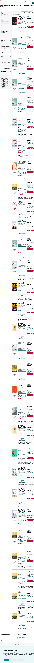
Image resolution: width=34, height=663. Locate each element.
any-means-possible (21, 470)
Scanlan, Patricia (20, 449)
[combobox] (18, 3)
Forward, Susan (20, 202)
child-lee (19, 38)
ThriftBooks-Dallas (23, 560)
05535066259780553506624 (22, 331)
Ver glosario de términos (21, 637)
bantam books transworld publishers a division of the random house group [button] (15, 7)
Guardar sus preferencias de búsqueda (23, 638)
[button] (13, 12)
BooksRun (21, 250)
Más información (3, 32)
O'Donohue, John (20, 387)
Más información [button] (3, 87)
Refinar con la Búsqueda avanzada (6, 9)
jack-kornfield (20, 532)
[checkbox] (1, 13)
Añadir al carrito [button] (30, 26)
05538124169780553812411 (22, 393)
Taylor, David (20, 19)
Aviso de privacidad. (8, 657)
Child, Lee (19, 59)
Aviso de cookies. (12, 656)
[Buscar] (33, 3)
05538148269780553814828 (22, 207)
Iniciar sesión (29, 1)
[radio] (1, 38)
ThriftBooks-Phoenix (23, 580)
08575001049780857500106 (22, 44)
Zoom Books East (22, 149)
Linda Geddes (20, 164)
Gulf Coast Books (22, 108)
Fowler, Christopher (21, 283)
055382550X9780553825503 (22, 371)
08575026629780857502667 (22, 124)
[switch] (1, 68)
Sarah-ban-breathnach (21, 326)
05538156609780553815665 (22, 413)
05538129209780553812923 (22, 454)
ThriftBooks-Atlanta (23, 540)
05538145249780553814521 (22, 475)
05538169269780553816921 (22, 189)
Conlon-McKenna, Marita (22, 221)
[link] (32, 12)
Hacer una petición (4, 640)
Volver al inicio (17, 644)
